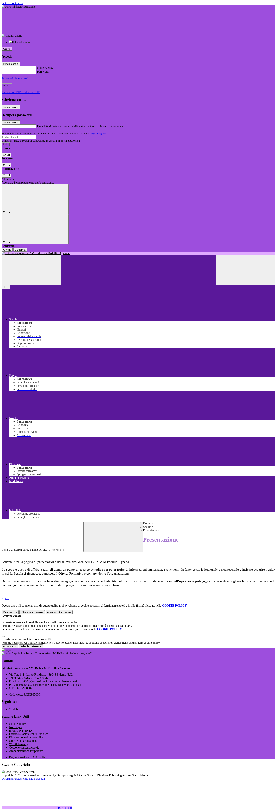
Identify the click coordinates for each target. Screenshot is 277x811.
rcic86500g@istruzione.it (47, 681)
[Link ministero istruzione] (18, 6)
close (6, 287)
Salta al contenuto (12, 3)
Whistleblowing (18, 744)
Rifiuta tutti (32, 612)
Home (146, 523)
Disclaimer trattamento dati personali (23, 778)
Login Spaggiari (98, 133)
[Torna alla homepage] (138, 253)
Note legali (15, 727)
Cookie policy (17, 723)
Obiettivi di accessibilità (23, 740)
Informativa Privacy (21, 730)
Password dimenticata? (15, 78)
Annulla (7, 249)
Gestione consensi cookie (24, 747)
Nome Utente (45, 67)
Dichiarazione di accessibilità (26, 737)
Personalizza (10, 612)
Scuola (147, 526)
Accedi (7, 48)
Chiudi (6, 154)
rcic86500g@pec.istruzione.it (48, 684)
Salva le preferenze (30, 646)
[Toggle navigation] (31, 270)
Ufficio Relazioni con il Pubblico (28, 734)
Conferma (20, 249)
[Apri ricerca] (245, 270)
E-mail (41, 126)
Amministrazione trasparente (26, 751)
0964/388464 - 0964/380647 (31, 678)
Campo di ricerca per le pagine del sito (24, 549)
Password (43, 71)
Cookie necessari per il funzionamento (25, 639)
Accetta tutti (59, 612)
